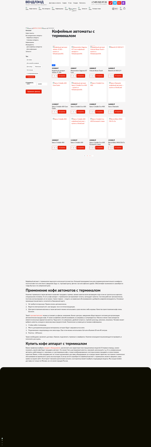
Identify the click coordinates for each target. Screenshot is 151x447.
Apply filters (34, 91)
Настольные (30, 70)
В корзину (62, 75)
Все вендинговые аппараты (34, 35)
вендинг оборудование (52, 348)
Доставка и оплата (55, 3)
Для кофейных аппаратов (34, 47)
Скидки (75, 3)
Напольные (38, 66)
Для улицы (29, 66)
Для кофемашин (32, 49)
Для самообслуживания (33, 63)
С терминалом (30, 76)
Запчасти (28, 51)
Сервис (64, 3)
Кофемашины (30, 42)
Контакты (82, 3)
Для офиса (29, 59)
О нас (70, 3)
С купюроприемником (32, 73)
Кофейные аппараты (33, 37)
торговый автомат (36, 315)
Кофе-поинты (30, 33)
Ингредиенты (30, 44)
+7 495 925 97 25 (99, 2)
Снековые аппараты (33, 40)
